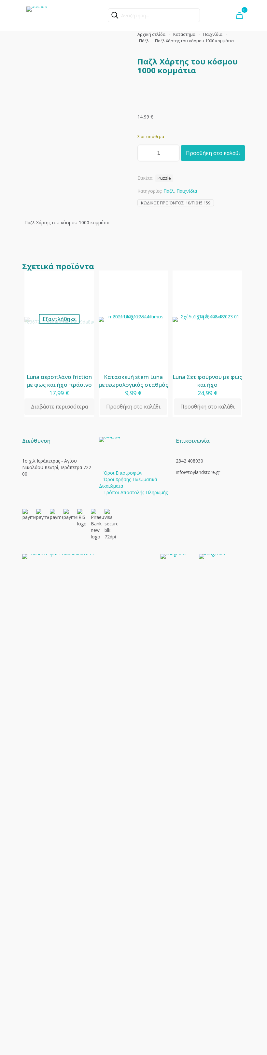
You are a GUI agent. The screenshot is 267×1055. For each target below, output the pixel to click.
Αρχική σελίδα (151, 34)
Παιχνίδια (212, 34)
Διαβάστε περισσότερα (59, 406)
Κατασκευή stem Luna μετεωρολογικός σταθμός (133, 380)
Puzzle (164, 178)
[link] (87, 798)
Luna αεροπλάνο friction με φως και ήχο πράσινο (59, 380)
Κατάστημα (184, 34)
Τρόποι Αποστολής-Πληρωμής (136, 492)
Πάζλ (144, 41)
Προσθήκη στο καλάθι (213, 153)
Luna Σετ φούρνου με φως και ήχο (207, 380)
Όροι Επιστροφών (123, 473)
